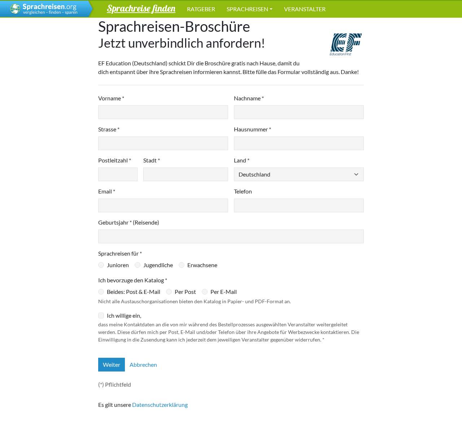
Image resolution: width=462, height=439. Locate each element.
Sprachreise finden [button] (141, 8)
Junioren (118, 264)
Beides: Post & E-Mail (133, 291)
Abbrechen (143, 364)
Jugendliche (158, 264)
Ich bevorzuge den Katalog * (132, 280)
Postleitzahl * (114, 160)
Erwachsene (202, 264)
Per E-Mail (223, 291)
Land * (241, 160)
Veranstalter (305, 8)
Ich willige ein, (124, 315)
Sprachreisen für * (120, 253)
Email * (106, 191)
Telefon (243, 191)
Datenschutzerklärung (160, 404)
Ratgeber (201, 8)
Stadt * (151, 160)
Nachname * (249, 98)
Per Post (185, 291)
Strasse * (108, 129)
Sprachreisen (247, 8)
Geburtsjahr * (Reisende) (128, 222)
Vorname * (111, 98)
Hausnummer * (252, 129)
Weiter (111, 364)
